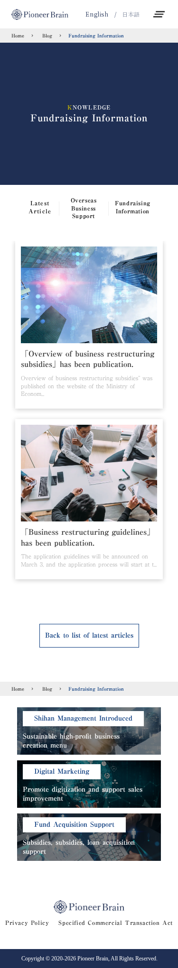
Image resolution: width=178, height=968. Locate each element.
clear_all (159, 14)
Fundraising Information (96, 35)
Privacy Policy (27, 923)
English (96, 14)
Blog (46, 35)
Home (17, 35)
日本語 (131, 14)
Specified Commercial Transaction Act (115, 923)
